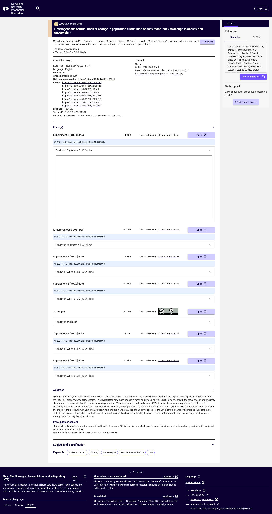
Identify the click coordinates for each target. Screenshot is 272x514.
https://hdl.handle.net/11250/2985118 (81, 86)
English (30, 504)
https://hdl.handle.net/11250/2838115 (81, 82)
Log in (260, 8)
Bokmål (7, 505)
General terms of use (168, 135)
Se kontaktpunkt (247, 102)
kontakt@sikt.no (243, 508)
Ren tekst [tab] (235, 37)
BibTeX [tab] (256, 37)
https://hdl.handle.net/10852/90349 (80, 89)
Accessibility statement (202, 499)
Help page (191, 476)
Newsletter (196, 490)
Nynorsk (19, 505)
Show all (209, 42)
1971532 (68, 109)
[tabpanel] (246, 57)
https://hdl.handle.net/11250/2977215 (81, 95)
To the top (138, 472)
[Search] (38, 8)
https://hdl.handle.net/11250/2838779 (81, 99)
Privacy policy (197, 495)
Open (199, 135)
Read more (74, 478)
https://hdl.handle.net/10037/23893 (80, 92)
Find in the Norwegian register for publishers (157, 73)
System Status (193, 482)
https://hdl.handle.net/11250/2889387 (81, 102)
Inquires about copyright (203, 504)
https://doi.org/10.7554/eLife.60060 (96, 79)
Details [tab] (231, 23)
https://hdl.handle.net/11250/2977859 (81, 105)
